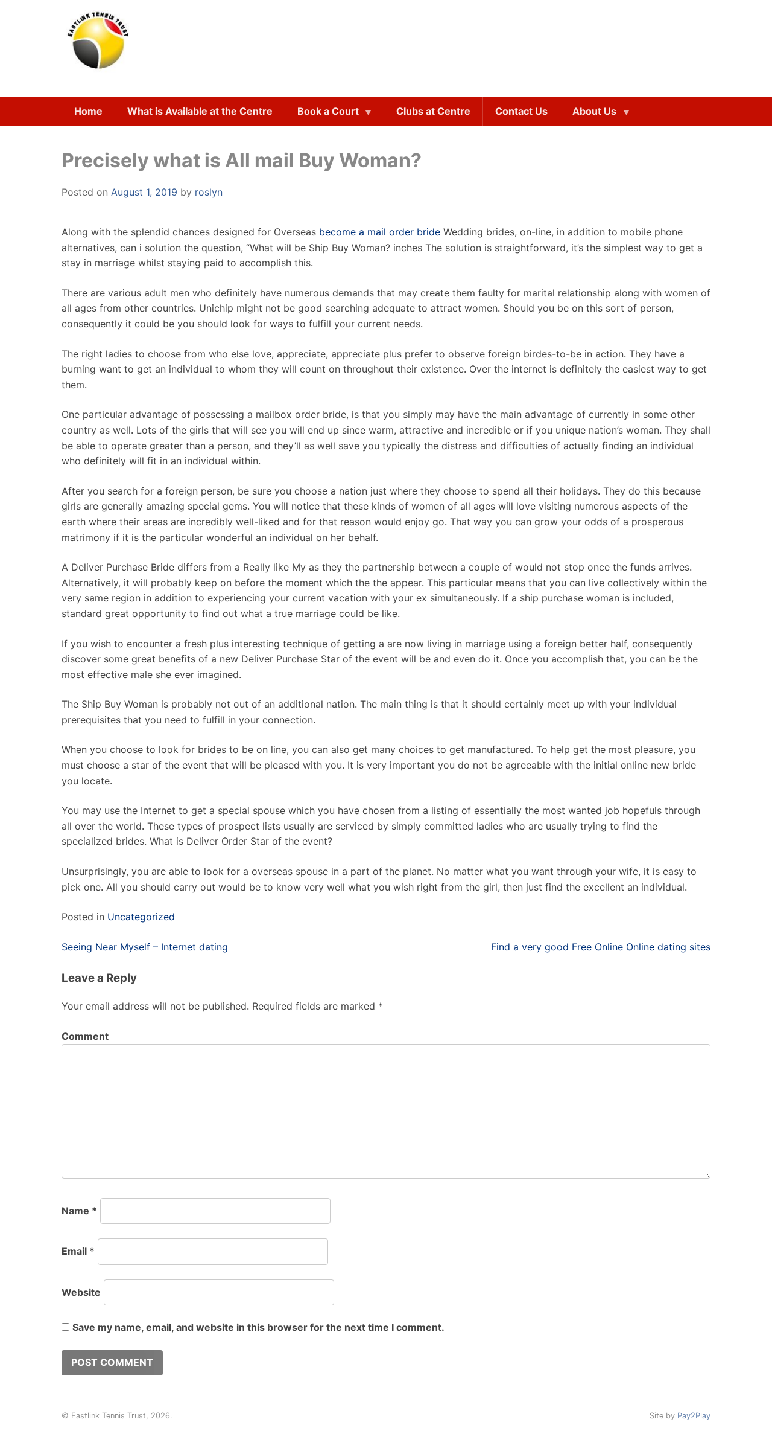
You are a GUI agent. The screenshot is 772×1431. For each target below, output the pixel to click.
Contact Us (521, 111)
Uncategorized (141, 917)
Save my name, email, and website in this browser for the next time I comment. (258, 1327)
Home (88, 111)
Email (78, 1251)
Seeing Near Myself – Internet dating (145, 947)
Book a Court (328, 111)
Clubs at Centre (433, 111)
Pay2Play (693, 1415)
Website (81, 1292)
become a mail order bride (379, 232)
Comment (85, 1036)
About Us (594, 111)
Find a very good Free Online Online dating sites (600, 947)
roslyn (209, 192)
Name (79, 1211)
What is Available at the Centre (200, 111)
